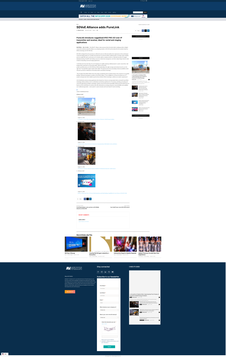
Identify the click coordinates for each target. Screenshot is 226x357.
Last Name (102, 292)
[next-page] (67, 258)
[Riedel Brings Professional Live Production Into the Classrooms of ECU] (134, 320)
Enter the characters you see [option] (108, 322)
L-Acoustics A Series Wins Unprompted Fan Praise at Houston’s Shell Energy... (139, 76)
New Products (140, 256)
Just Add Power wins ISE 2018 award (119, 207)
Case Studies (142, 320)
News (85, 19)
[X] (145, 1)
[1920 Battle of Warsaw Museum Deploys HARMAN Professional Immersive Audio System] (135, 95)
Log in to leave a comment (84, 221)
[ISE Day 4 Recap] (76, 244)
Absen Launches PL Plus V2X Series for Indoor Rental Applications (144, 109)
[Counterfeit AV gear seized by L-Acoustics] (100, 244)
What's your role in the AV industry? (108, 314)
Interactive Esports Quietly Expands (125, 253)
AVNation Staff (81, 30)
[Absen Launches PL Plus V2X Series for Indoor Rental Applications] (135, 109)
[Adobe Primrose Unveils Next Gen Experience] (149, 244)
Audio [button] (106, 323)
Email (101, 300)
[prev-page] (65, 258)
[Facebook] (141, 1)
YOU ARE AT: (81, 19)
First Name (102, 285)
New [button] (103, 323)
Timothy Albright (70, 254)
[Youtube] (146, 1)
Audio (131, 297)
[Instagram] (142, 1)
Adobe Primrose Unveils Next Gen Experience (148, 253)
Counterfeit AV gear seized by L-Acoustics (99, 253)
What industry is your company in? (108, 307)
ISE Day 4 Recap (70, 253)
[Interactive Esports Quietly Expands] (125, 244)
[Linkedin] (143, 1)
